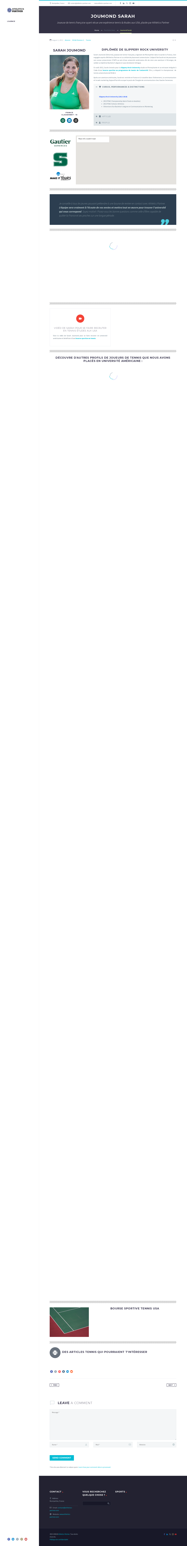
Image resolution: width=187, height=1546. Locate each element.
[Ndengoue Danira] (113, 444)
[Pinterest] (59, 1371)
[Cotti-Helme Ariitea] (113, 811)
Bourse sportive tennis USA (134, 1308)
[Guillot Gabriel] (113, 631)
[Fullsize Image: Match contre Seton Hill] (129, 287)
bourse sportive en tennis (86, 338)
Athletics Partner (64, 1534)
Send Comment (61, 1458)
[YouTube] (133, 3)
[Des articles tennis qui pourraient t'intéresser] (55, 1352)
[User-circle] (62, 120)
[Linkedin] (69, 120)
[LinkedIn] (123, 3)
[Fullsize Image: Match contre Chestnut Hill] (161, 287)
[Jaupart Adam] (113, 1169)
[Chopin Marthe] (113, 990)
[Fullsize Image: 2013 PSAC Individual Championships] (97, 287)
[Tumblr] (63, 1371)
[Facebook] (120, 3)
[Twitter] (127, 3)
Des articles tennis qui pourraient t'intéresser (104, 1352)
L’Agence (11, 21)
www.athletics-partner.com (103, 3)
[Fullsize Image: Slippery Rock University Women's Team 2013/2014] (65, 285)
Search (108, 1503)
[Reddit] (71, 1371)
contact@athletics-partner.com (80, 3)
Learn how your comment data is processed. (94, 1467)
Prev (55, 1385)
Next (170, 1385)
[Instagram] (130, 3)
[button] (111, 1295)
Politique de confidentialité (59, 1540)
